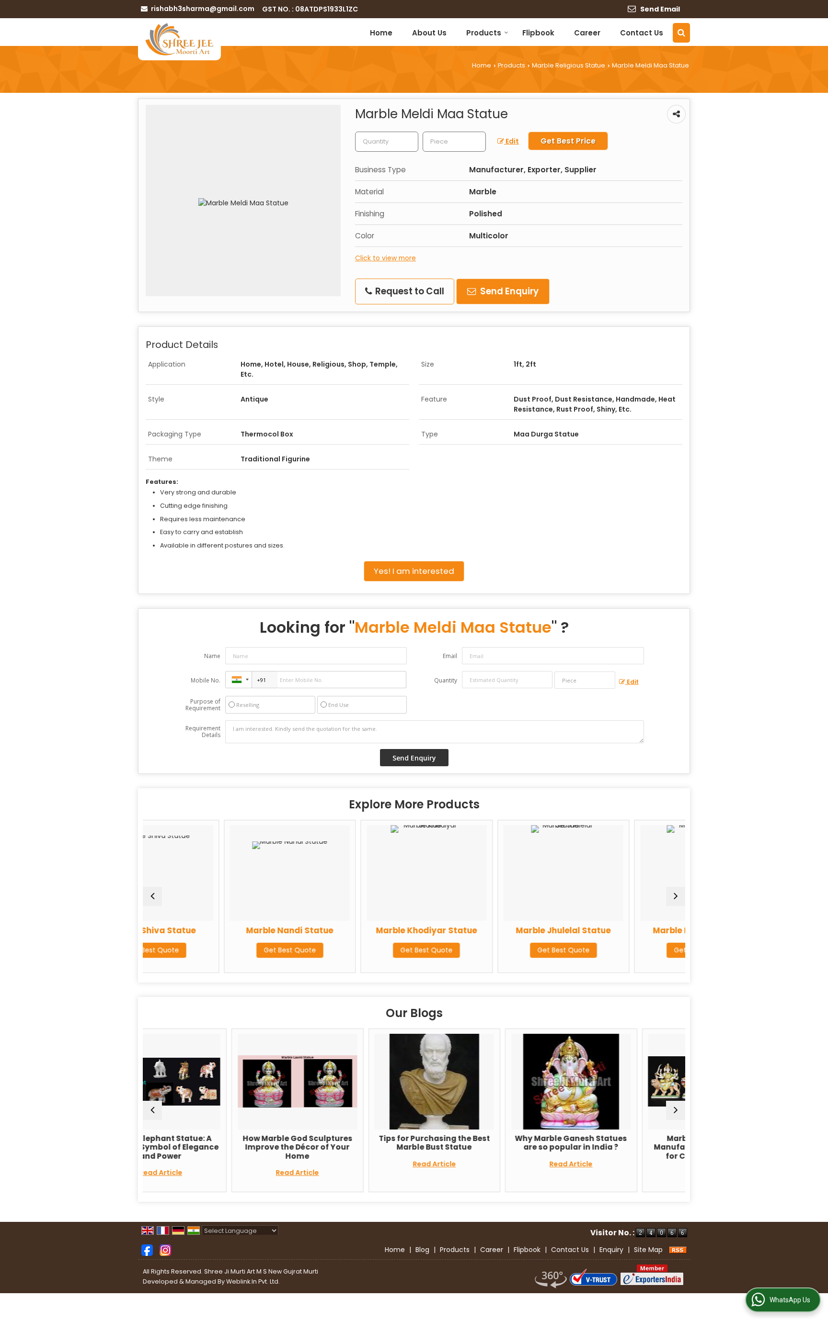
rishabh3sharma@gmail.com (202, 8)
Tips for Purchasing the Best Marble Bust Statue (354, 1142)
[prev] (152, 896)
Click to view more (385, 258)
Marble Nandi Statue (216, 930)
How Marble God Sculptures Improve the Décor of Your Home (217, 1147)
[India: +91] (238, 679)
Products (483, 33)
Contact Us (641, 33)
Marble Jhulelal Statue (489, 930)
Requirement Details (202, 731)
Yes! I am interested (414, 571)
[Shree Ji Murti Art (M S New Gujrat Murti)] (179, 39)
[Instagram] (165, 1249)
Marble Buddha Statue (626, 930)
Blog (422, 1249)
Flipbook (538, 33)
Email (450, 656)
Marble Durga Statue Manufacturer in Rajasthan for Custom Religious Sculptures (628, 1151)
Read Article (217, 1172)
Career (587, 33)
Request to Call (408, 291)
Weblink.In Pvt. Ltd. (253, 1281)
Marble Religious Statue (568, 65)
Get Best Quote (216, 950)
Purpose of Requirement (202, 705)
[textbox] (454, 142)
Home (381, 33)
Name (212, 656)
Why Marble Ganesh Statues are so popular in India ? (491, 1142)
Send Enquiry (508, 291)
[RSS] (678, 1249)
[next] (675, 896)
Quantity (445, 680)
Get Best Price (568, 141)
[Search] (681, 33)
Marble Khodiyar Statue (352, 930)
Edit (511, 141)
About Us (429, 33)
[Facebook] (147, 1249)
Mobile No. (205, 680)
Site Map (648, 1249)
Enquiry (611, 1249)
